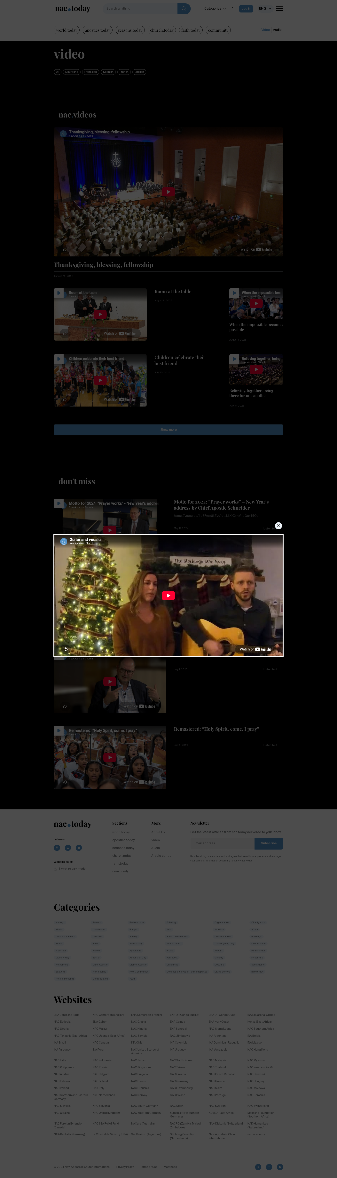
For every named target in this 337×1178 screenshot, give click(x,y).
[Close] (278, 525)
